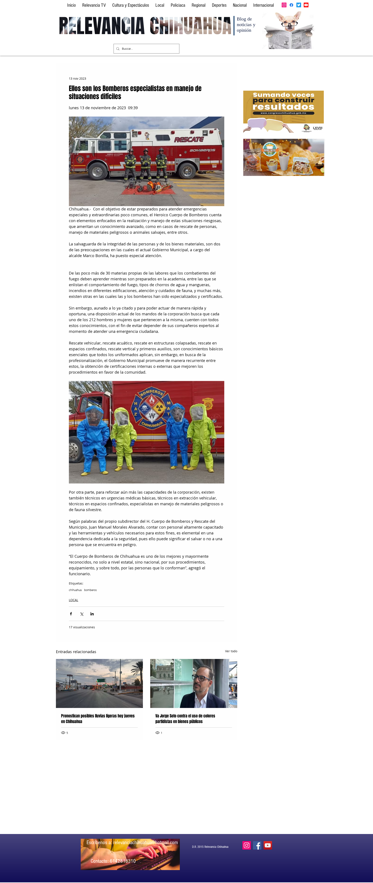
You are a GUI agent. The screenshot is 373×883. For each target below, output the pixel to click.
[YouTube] (268, 845)
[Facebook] (291, 5)
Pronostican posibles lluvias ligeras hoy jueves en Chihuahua (98, 718)
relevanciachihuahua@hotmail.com (145, 842)
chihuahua (75, 590)
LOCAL (73, 600)
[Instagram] (284, 5)
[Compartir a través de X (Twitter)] (81, 614)
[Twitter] (298, 5)
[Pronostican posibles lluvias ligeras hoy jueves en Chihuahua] (99, 683)
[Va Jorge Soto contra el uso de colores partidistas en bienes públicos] (193, 683)
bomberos (90, 590)
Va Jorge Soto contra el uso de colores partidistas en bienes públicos (185, 718)
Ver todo (231, 651)
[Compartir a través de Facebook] (71, 614)
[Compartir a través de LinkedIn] (92, 614)
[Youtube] (306, 5)
